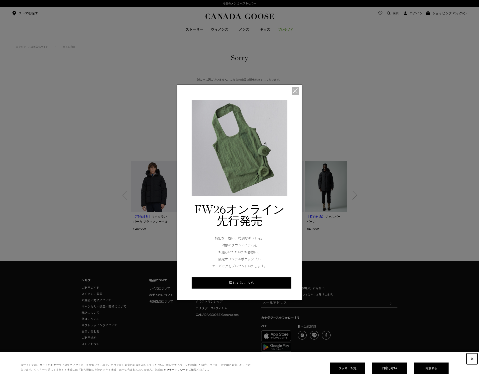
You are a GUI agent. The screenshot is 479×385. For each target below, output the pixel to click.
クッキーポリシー (175, 370)
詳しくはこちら (241, 283)
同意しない (389, 368)
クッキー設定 (348, 368)
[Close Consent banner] (472, 358)
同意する (431, 368)
